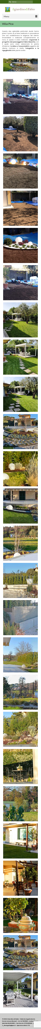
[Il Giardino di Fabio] (20, 9)
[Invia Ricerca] (9, 2)
